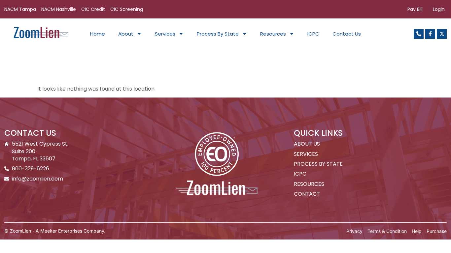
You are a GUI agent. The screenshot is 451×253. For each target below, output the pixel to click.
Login (439, 9)
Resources (273, 33)
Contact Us (346, 33)
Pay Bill (415, 9)
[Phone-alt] (419, 34)
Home (97, 33)
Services (165, 33)
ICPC (313, 33)
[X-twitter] (442, 34)
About (125, 33)
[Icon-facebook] (430, 34)
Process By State (218, 33)
